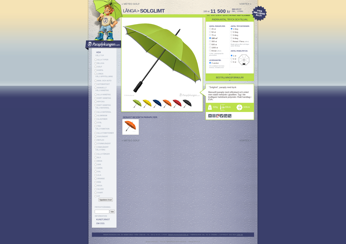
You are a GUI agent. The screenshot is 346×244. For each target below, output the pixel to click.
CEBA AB (240, 234)
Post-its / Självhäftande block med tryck (173, 241)
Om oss (100, 223)
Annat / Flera (240, 41)
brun (99, 161)
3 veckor (215, 63)
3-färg (235, 35)
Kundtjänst (103, 219)
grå (99, 165)
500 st (214, 44)
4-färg (235, 38)
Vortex (245, 4)
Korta (100, 70)
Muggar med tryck (152, 241)
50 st (213, 32)
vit (98, 196)
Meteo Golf (131, 4)
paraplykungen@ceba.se (178, 234)
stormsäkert (104, 144)
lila (99, 175)
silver (100, 189)
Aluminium (102, 116)
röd (99, 182)
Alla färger (103, 154)
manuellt (102, 88)
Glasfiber (102, 119)
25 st (213, 29)
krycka (100, 102)
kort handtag (104, 98)
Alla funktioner (105, 133)
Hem (98, 52)
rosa (99, 186)
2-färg (235, 32)
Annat (216, 51)
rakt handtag (104, 105)
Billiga (100, 63)
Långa (100, 74)
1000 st (214, 48)
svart (100, 193)
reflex (100, 140)
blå (99, 157)
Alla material (104, 112)
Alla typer (102, 60)
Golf (99, 67)
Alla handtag (104, 95)
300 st (214, 41)
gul (99, 172)
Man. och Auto (104, 81)
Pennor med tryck (194, 241)
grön (99, 168)
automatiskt (103, 84)
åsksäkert (102, 137)
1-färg (235, 29)
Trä (99, 126)
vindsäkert (103, 147)
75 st (213, 35)
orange (101, 179)
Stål (99, 123)
